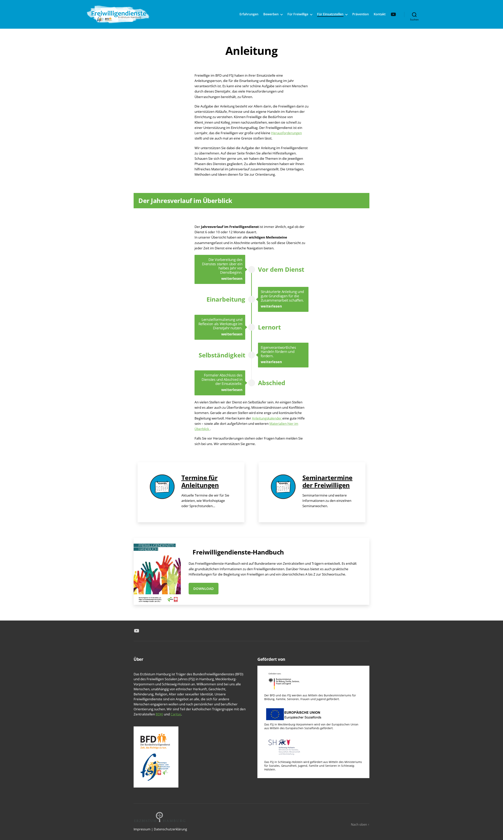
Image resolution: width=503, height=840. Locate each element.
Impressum (142, 829)
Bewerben (271, 14)
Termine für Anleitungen (200, 481)
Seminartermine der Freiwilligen (327, 481)
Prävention (360, 14)
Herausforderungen (286, 133)
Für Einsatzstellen (330, 14)
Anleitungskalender (267, 418)
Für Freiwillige (297, 14)
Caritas (176, 714)
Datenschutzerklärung (170, 829)
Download (203, 588)
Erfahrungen (249, 14)
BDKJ (159, 714)
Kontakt (380, 14)
